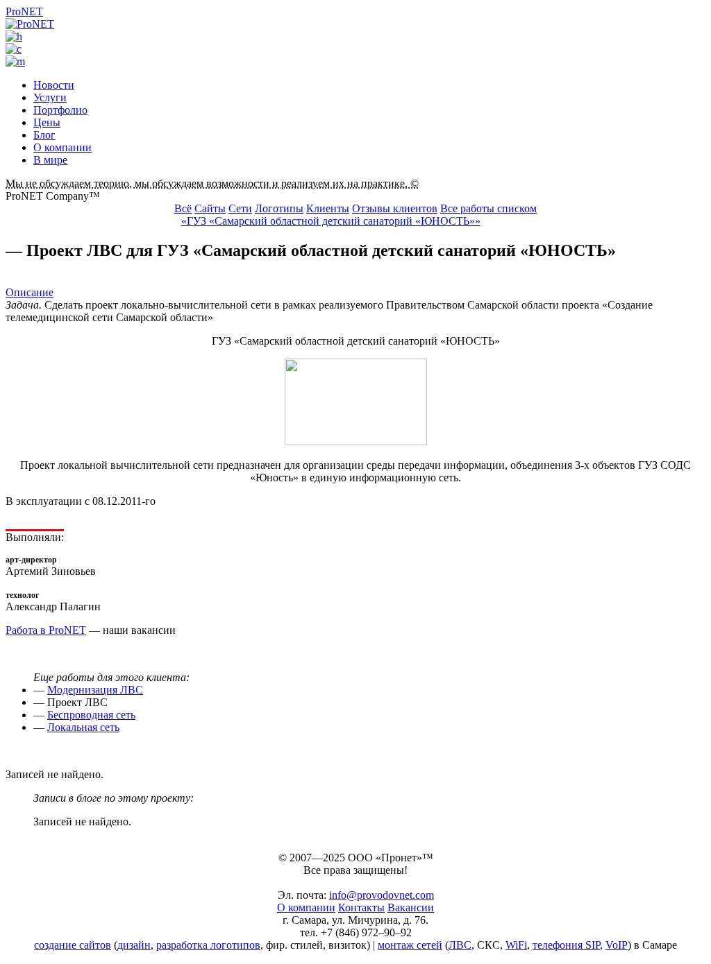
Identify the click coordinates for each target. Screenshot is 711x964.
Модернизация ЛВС (95, 690)
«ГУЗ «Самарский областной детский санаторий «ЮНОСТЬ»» (330, 221)
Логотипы (279, 208)
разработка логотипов (208, 945)
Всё (183, 208)
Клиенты (327, 208)
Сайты (210, 208)
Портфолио (60, 110)
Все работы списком (488, 208)
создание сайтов (72, 945)
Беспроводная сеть (91, 715)
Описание (29, 292)
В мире (50, 160)
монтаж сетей (410, 945)
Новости (53, 85)
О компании (62, 147)
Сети (240, 208)
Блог (44, 135)
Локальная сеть (83, 727)
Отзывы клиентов (394, 208)
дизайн (134, 945)
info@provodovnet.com (381, 895)
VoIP (616, 945)
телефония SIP (566, 945)
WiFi (516, 945)
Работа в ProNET (46, 630)
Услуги (50, 97)
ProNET (24, 11)
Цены (46, 122)
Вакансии (410, 907)
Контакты (361, 907)
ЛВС (460, 945)
